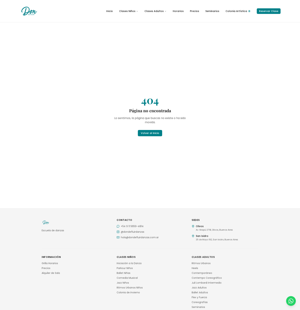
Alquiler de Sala (51, 273)
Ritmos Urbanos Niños (130, 287)
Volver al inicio (150, 133)
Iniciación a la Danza (129, 263)
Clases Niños (127, 11)
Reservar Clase (268, 11)
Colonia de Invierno (128, 292)
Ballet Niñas (123, 273)
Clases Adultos (154, 11)
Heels (195, 268)
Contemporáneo (202, 273)
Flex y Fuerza (199, 297)
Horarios (178, 11)
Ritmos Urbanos (201, 263)
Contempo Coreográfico (207, 278)
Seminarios (212, 11)
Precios (194, 11)
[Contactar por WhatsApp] (291, 301)
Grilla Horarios (50, 263)
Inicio (109, 11)
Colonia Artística (236, 11)
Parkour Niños (125, 268)
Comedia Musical (127, 278)
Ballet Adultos (200, 292)
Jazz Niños (123, 282)
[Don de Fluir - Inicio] (52, 11)
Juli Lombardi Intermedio (207, 282)
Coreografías (200, 302)
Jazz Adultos (199, 287)
